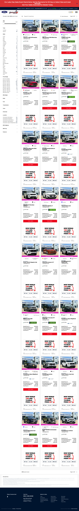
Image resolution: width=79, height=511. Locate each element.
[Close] (77, 3)
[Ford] (4, 12)
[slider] (4, 23)
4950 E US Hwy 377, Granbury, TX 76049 (69, 8)
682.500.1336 (41, 8)
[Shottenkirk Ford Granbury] (13, 12)
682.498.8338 (21, 8)
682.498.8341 (30, 8)
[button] (39, 26)
